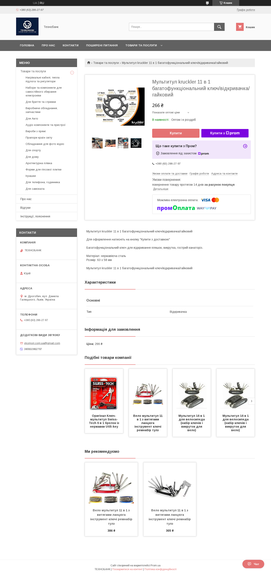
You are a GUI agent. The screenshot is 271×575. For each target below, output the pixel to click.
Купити (176, 133)
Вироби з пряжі (36, 131)
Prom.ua (155, 565)
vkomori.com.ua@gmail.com (42, 343)
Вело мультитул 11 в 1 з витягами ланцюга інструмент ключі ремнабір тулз (148, 423)
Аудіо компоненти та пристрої (46, 124)
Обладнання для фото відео (45, 143)
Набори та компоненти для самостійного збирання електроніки (44, 91)
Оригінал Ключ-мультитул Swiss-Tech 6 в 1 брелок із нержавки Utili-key (104, 421)
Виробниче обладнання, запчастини (42, 110)
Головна (27, 45)
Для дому (32, 156)
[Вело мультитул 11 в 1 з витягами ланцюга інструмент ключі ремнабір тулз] (148, 390)
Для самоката (35, 188)
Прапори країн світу (39, 137)
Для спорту (33, 150)
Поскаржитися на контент (127, 569)
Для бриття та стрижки (41, 101)
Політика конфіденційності (160, 569)
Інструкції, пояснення (35, 216)
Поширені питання (102, 45)
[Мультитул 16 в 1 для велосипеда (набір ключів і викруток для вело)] (192, 390)
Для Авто (32, 118)
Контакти (71, 45)
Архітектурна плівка (39, 163)
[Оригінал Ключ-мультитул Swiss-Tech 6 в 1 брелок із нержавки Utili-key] (104, 390)
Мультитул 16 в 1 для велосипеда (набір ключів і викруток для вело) (192, 423)
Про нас (48, 45)
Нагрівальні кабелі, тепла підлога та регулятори (42, 79)
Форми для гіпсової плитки (43, 169)
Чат (256, 564)
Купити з (217, 133)
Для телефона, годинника (43, 182)
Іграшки (31, 175)
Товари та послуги (141, 45)
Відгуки (25, 207)
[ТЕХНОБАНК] (27, 34)
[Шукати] (219, 27)
